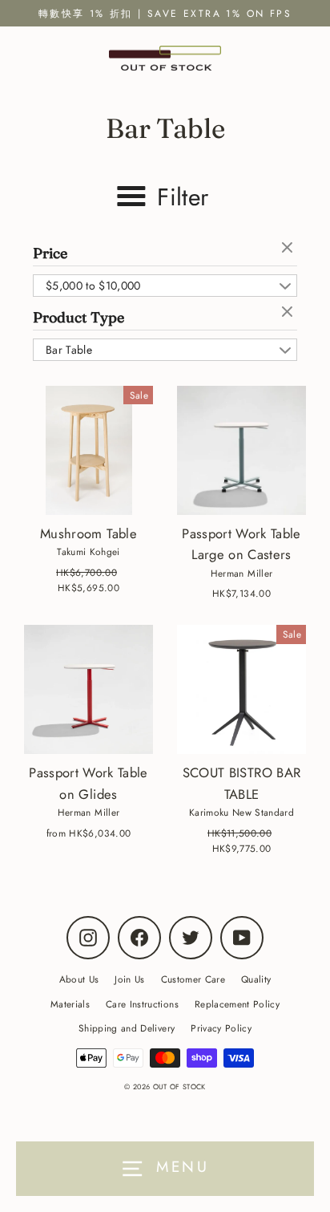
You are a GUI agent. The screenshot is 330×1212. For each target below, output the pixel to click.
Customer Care (193, 979)
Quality (256, 979)
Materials (70, 1004)
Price (50, 253)
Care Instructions (142, 1004)
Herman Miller (241, 573)
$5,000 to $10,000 (93, 286)
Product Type (78, 317)
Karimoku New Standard (241, 812)
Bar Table (69, 350)
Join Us (129, 979)
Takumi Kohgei (88, 551)
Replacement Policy (237, 1004)
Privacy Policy (221, 1028)
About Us (79, 979)
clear (289, 249)
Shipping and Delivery (126, 1028)
